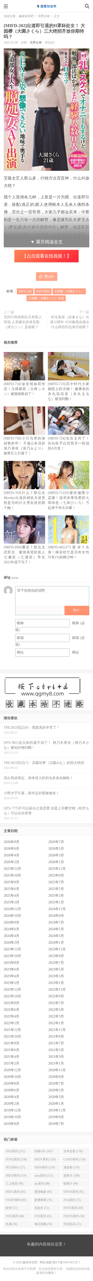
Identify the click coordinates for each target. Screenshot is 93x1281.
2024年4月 (11, 936)
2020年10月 (12, 1077)
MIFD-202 (25, 291)
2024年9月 (56, 916)
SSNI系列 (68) (15, 1216)
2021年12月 (12, 1030)
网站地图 (46, 1262)
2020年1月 (56, 1103)
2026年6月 (11, 848)
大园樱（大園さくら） (69, 291)
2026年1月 (56, 862)
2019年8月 (11, 1124)
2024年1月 (56, 942)
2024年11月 (57, 909)
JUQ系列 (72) (72, 1200)
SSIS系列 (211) (15, 1151)
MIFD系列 (43, 291)
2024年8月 (11, 922)
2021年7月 (56, 1043)
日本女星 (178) (73, 1151)
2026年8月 (11, 842)
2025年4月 (11, 895)
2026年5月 (56, 848)
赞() (49, 276)
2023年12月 (12, 949)
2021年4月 (11, 1057)
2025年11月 (57, 869)
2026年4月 (11, 855)
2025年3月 (56, 895)
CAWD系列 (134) (74, 1159)
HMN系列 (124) (44, 1167)
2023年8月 (11, 963)
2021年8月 (11, 1043)
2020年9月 (56, 1077)
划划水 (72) (41, 1208)
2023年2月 (11, 983)
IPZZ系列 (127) (15, 1167)
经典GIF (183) (43, 1151)
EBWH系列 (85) (73, 1191)
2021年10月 (12, 1036)
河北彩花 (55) (72, 1224)
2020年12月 (12, 1070)
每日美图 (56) (43, 1224)
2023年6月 (11, 969)
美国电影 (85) (43, 1191)
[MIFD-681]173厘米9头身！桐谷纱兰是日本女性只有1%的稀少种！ (68, 552)
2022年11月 (57, 989)
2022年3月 (56, 1016)
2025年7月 (56, 882)
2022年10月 (12, 996)
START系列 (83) (16, 1200)
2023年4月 (11, 976)
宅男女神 (44, 16)
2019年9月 (56, 1117)
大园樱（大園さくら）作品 (46, 298)
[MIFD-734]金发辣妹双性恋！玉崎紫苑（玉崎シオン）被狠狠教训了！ (24, 389)
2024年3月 (56, 936)
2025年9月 (56, 875)
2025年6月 (11, 889)
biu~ (76, 610)
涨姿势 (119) (71, 1167)
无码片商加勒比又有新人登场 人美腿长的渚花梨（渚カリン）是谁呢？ (23, 322)
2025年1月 (56, 902)
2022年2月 (11, 1023)
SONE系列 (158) (16, 1159)
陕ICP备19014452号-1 (66, 1262)
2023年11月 (57, 949)
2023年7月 (56, 963)
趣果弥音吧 (46, 6)
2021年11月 (57, 1030)
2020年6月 (11, 1090)
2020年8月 (11, 1083)
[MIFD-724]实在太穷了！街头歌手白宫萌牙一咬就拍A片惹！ (68, 443)
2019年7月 (56, 1124)
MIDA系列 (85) (16, 1191)
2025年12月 (12, 869)
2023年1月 (56, 983)
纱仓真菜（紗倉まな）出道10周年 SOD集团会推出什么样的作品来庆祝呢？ (69, 322)
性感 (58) (11, 1224)
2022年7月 (56, 1003)
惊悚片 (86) (70, 1183)
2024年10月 (12, 916)
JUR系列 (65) (43, 1216)
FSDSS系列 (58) (73, 1216)
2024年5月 (56, 929)
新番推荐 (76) (43, 1200)
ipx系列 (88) (42, 1183)
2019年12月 (12, 1110)
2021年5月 (56, 1050)
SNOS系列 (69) (73, 1208)
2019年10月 (12, 1117)
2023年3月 (56, 976)
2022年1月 (56, 1023)
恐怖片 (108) (71, 1175)
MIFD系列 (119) (16, 1175)
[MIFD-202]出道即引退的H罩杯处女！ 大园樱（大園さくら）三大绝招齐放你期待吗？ (44, 31)
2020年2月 (11, 1103)
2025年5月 (56, 889)
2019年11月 (57, 1110)
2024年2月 (11, 942)
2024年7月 (56, 922)
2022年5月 (56, 1010)
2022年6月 (11, 1010)
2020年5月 (56, 1090)
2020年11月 (57, 1070)
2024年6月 (11, 929)
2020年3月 (56, 1097)
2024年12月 (12, 909)
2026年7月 (56, 842)
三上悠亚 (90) (14, 1183)
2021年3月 (56, 1057)
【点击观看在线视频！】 (46, 256)
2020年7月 (56, 1083)
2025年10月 (12, 875)
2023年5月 (56, 969)
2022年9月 (56, 996)
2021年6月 (11, 1050)
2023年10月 (12, 956)
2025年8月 (11, 882)
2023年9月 (56, 956)
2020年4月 (11, 1097)
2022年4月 (11, 1016)
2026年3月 (56, 855)
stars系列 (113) (43, 1175)
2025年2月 (11, 902)
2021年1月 (56, 1063)
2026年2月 (11, 862)
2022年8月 (11, 1003)
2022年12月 (12, 989)
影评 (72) (11, 1208)
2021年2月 (11, 1063)
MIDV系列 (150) (45, 1159)
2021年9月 (56, 1036)
